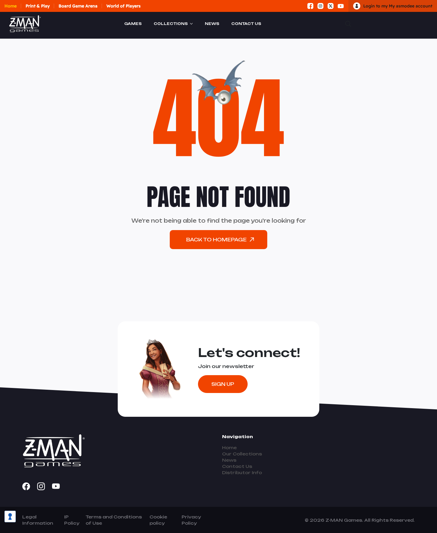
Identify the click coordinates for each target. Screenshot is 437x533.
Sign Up (222, 384)
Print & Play (38, 6)
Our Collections (242, 453)
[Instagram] (320, 6)
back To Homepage (216, 240)
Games (133, 23)
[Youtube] (341, 6)
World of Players (123, 6)
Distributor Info (242, 472)
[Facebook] (310, 6)
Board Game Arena (78, 6)
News (212, 23)
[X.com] (331, 6)
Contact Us (246, 23)
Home (10, 6)
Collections (171, 23)
